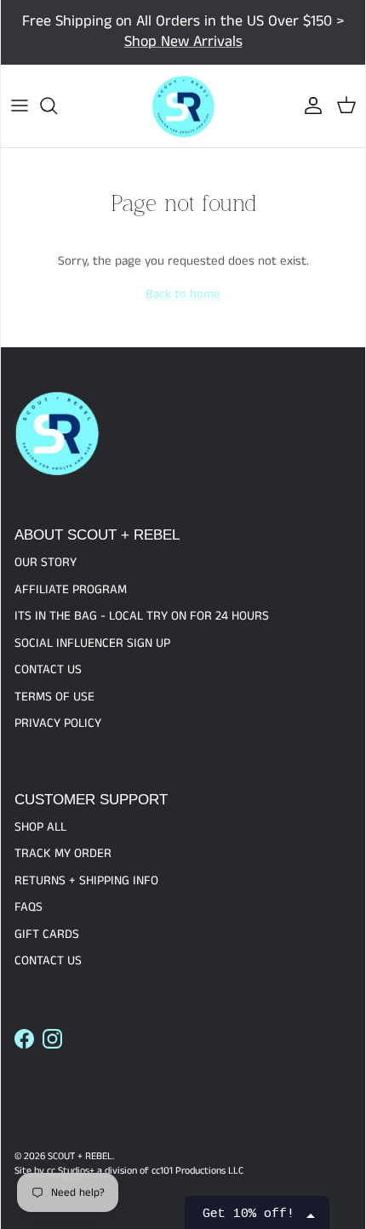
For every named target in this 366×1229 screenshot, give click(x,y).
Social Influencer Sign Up (92, 643)
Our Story (45, 562)
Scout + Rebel (80, 1156)
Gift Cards (46, 934)
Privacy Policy (57, 723)
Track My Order (63, 853)
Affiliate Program (70, 589)
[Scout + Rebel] (183, 106)
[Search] (57, 105)
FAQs (28, 907)
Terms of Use (54, 697)
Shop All (40, 827)
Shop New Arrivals (183, 42)
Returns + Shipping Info (86, 880)
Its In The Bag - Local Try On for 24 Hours (141, 616)
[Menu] (19, 105)
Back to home (183, 294)
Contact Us (48, 669)
